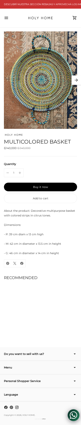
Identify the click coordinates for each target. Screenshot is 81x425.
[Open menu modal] (6, 18)
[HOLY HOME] (40, 18)
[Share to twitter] (14, 263)
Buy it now (40, 187)
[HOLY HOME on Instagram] (17, 407)
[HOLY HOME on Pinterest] (11, 407)
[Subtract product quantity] (7, 173)
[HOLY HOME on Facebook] (6, 407)
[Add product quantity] (19, 173)
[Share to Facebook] (21, 263)
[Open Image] (40, 80)
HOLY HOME (28, 415)
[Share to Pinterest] (7, 263)
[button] (76, 80)
